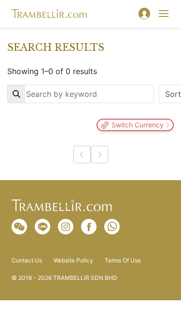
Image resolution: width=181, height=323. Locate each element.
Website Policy (73, 260)
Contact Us (27, 260)
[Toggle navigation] (163, 13)
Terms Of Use (123, 260)
